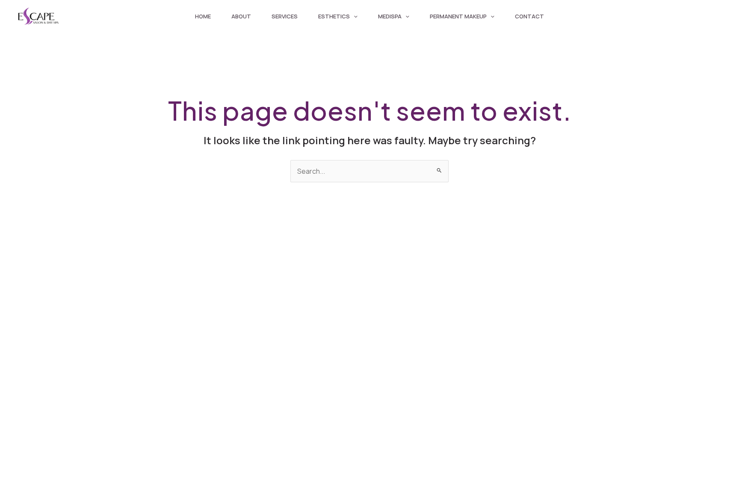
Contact (529, 16)
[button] (354, 16)
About (241, 16)
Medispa (390, 16)
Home (203, 16)
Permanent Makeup (458, 16)
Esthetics (334, 16)
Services (285, 16)
